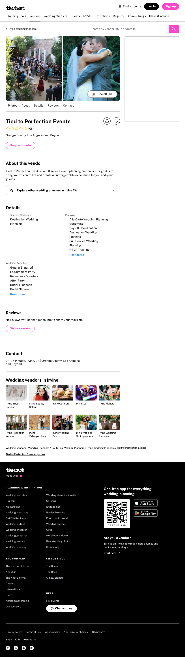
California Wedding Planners (67, 447)
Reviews (53, 105)
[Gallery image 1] (63, 68)
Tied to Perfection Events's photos (25, 454)
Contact (68, 105)
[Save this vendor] (116, 121)
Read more (76, 254)
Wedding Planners (38, 447)
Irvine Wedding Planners (22, 28)
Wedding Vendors (16, 447)
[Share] (107, 120)
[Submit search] (174, 29)
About (25, 105)
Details (38, 105)
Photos (12, 105)
